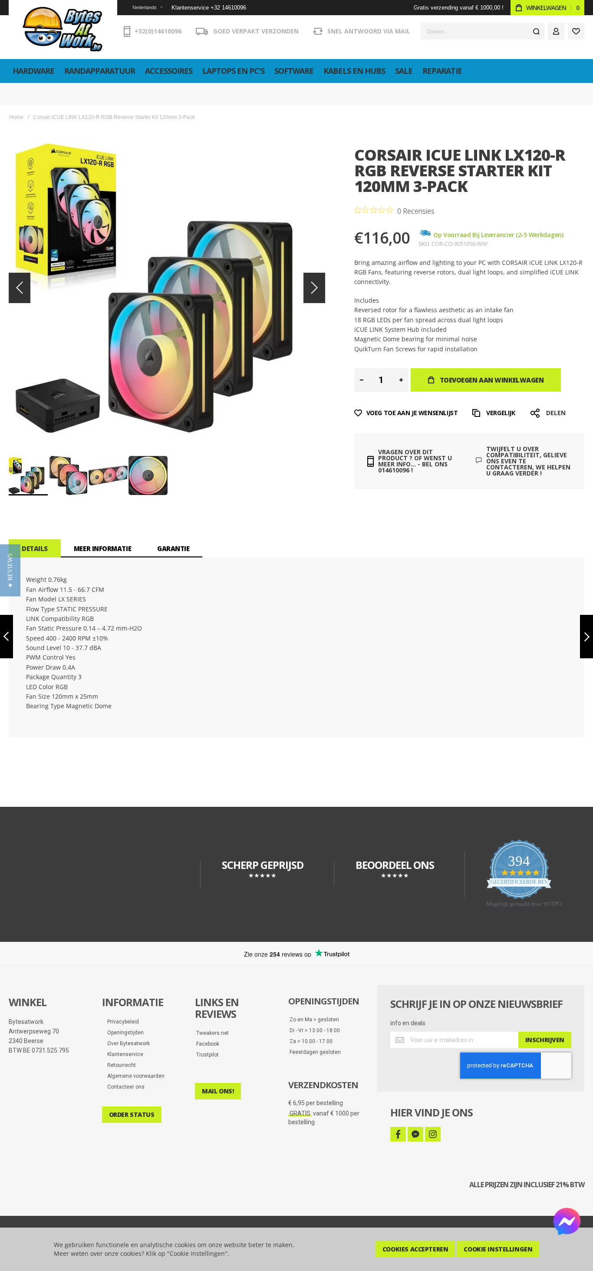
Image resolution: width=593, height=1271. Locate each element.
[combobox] (482, 31)
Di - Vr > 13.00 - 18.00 (315, 1030)
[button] (142, 7)
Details (35, 548)
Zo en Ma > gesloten (314, 1020)
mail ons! (218, 1091)
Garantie (173, 548)
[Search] (536, 31)
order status (132, 1114)
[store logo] (63, 30)
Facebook (207, 1044)
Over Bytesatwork (126, 1043)
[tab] (35, 548)
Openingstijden (123, 1033)
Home (16, 117)
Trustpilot (207, 1055)
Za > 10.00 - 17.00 (311, 1041)
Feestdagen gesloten (315, 1052)
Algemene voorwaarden (134, 1076)
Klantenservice (123, 1054)
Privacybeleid (121, 1022)
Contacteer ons (124, 1087)
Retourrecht (119, 1065)
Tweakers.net (212, 1033)
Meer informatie (102, 548)
